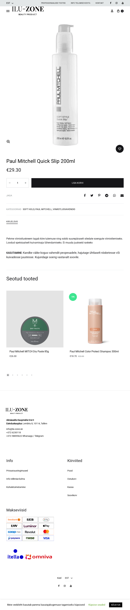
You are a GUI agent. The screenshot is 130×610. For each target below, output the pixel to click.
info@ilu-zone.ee (14, 429)
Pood (70, 470)
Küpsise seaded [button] (96, 604)
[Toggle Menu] (8, 11)
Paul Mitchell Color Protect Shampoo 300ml (94, 351)
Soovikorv (72, 495)
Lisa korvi (77, 183)
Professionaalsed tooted (53, 3)
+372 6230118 (13, 432)
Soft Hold (28, 209)
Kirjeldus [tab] (12, 221)
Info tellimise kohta (80, 3)
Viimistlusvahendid (64, 209)
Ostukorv (71, 479)
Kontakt (100, 3)
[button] (8, 141)
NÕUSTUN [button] (115, 605)
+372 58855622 (14, 436)
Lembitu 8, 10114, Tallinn (35, 423)
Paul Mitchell (43, 209)
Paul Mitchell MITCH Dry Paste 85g (29, 351)
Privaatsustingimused (17, 470)
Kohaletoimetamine (16, 487)
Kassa (70, 487)
